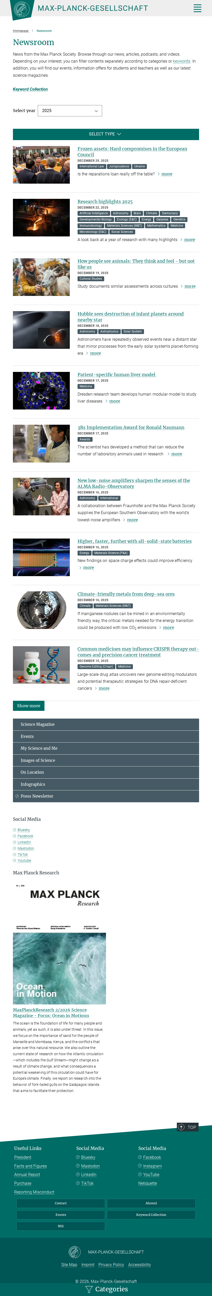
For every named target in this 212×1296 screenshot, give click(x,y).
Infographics (33, 784)
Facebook (25, 836)
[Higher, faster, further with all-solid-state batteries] (41, 557)
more (167, 173)
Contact (61, 1203)
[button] (28, 705)
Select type (102, 134)
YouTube (151, 1174)
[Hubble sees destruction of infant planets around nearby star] (41, 330)
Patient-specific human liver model (117, 375)
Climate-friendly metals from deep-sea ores (126, 594)
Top (192, 1127)
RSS (61, 1226)
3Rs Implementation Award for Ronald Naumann (131, 427)
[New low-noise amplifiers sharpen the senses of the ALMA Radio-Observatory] (41, 496)
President (22, 1157)
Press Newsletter (37, 796)
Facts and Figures (30, 1166)
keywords (181, 61)
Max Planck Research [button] (36, 872)
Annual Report (27, 1174)
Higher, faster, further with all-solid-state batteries (135, 541)
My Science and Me (39, 748)
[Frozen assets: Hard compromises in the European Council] (41, 165)
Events (27, 736)
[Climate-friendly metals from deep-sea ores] (41, 610)
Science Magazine (38, 724)
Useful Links (28, 1148)
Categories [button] (111, 1289)
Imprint (87, 1264)
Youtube (24, 860)
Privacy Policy (111, 1264)
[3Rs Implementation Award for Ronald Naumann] (41, 443)
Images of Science (38, 760)
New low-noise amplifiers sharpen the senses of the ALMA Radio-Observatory (134, 483)
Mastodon (26, 848)
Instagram (152, 1166)
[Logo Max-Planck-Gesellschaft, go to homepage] (94, 10)
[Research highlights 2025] (41, 217)
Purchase (22, 1183)
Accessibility (139, 1264)
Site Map (69, 1264)
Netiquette (147, 1183)
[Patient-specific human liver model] (41, 391)
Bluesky (24, 830)
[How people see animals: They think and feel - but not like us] (41, 277)
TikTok (23, 854)
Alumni (151, 1203)
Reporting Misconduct (34, 1192)
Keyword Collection (30, 89)
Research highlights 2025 (105, 201)
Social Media (90, 1148)
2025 (46, 110)
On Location (32, 772)
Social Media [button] (27, 819)
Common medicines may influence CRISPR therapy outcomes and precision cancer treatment (138, 652)
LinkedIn (24, 842)
